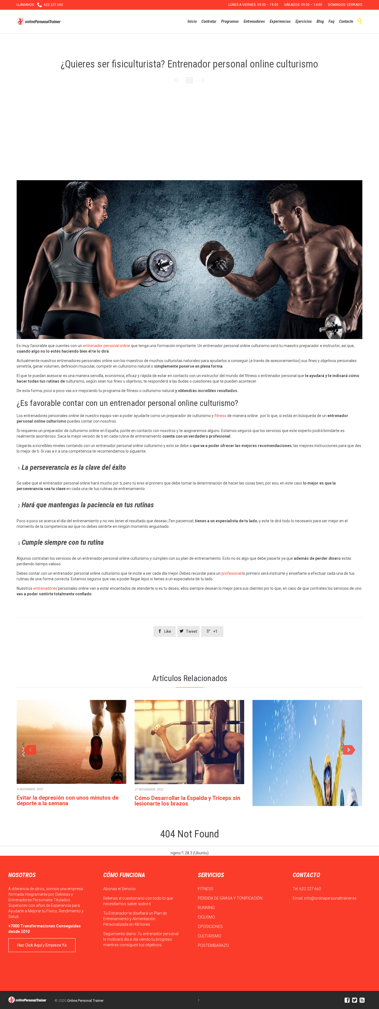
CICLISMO (207, 917)
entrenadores (45, 588)
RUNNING (207, 907)
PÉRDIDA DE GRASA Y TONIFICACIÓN (230, 898)
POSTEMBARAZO (214, 945)
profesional (231, 573)
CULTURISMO (210, 936)
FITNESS (206, 889)
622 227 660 (310, 889)
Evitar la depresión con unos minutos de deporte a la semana (67, 800)
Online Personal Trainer (85, 1000)
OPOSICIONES (211, 926)
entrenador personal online (106, 345)
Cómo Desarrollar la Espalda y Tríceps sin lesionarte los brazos (187, 801)
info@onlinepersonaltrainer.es (330, 898)
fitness (220, 415)
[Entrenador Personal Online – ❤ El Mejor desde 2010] (39, 21)
